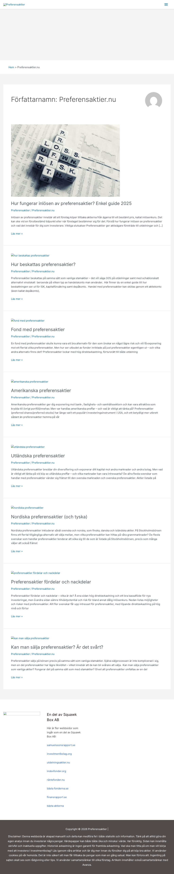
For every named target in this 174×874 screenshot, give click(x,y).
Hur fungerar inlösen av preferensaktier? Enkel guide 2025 (71, 203)
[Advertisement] (87, 35)
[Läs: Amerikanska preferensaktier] (29, 381)
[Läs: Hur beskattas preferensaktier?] (30, 255)
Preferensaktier (20, 210)
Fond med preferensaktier (38, 329)
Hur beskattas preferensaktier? (43, 264)
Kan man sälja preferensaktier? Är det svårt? (57, 647)
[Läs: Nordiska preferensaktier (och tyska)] (27, 507)
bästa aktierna (55, 805)
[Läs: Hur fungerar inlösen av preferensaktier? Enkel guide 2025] (65, 160)
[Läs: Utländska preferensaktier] (28, 446)
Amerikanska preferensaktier (41, 390)
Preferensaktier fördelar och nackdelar (51, 581)
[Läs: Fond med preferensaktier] (28, 320)
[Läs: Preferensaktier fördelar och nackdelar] (35, 572)
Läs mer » (17, 233)
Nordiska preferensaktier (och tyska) (49, 516)
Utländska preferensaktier (38, 455)
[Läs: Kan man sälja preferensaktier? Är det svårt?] (30, 638)
